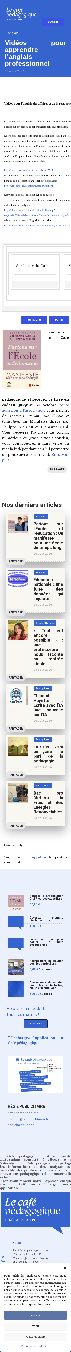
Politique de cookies (33, 1346)
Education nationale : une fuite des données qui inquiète (48, 589)
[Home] (23, 26)
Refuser (35, 1326)
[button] (65, 1268)
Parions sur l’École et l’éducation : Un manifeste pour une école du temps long (48, 535)
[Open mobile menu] (46, 8)
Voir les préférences (35, 1337)
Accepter (35, 1315)
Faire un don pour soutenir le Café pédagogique (46, 942)
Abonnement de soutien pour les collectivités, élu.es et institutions (46, 985)
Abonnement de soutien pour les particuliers (46, 962)
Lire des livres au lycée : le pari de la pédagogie (48, 753)
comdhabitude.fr (21, 1125)
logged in (38, 857)
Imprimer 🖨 (34, 320)
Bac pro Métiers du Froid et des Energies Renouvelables (48, 802)
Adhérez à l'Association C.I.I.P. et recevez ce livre (46, 897)
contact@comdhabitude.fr (28, 1119)
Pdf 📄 (59, 320)
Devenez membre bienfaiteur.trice (46, 919)
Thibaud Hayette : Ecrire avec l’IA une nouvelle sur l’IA (48, 705)
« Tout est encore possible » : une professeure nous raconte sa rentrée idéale (48, 647)
